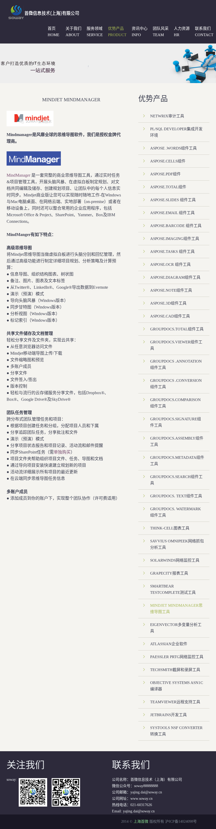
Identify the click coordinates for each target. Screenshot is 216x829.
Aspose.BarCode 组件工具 (176, 226)
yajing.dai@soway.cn (139, 811)
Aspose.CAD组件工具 (170, 316)
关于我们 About (73, 31)
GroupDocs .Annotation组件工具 (176, 364)
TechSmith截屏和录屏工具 (175, 670)
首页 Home (53, 31)
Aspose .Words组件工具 (173, 148)
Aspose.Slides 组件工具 (173, 200)
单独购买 (62, 452)
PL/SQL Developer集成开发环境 (176, 132)
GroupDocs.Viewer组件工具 (176, 345)
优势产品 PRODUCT (117, 31)
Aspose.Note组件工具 (171, 290)
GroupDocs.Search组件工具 (176, 480)
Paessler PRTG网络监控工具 (176, 657)
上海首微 (141, 821)
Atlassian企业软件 (168, 644)
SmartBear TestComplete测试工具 (173, 589)
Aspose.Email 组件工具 (172, 213)
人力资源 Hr (182, 31)
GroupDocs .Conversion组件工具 (176, 383)
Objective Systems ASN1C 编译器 (176, 686)
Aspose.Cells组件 (167, 161)
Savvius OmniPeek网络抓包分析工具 (177, 544)
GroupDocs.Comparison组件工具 (175, 403)
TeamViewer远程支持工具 (175, 702)
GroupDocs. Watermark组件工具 (175, 512)
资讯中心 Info (140, 31)
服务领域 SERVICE (95, 31)
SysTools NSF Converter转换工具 (176, 731)
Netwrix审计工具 (167, 116)
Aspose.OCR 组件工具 (170, 264)
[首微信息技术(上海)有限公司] (42, 7)
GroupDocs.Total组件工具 (177, 329)
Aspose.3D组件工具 (168, 303)
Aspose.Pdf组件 (165, 174)
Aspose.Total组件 (168, 187)
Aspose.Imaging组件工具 (174, 239)
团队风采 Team (161, 31)
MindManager (18, 175)
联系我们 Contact (204, 31)
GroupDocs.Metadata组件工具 (177, 460)
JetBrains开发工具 (168, 715)
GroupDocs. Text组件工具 (176, 496)
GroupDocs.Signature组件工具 (175, 422)
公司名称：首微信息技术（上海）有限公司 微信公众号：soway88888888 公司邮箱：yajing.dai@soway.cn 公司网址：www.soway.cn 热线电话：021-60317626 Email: (147, 786)
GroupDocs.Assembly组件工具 (176, 441)
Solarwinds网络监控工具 (174, 560)
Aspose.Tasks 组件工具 (172, 251)
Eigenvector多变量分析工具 (176, 628)
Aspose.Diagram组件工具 (175, 277)
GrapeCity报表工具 (169, 573)
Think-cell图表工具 (169, 528)
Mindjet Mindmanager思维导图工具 (176, 608)
